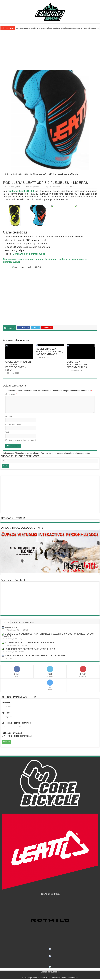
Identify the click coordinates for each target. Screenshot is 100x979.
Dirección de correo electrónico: (16, 723)
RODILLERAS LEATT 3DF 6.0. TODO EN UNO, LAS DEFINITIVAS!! (49, 351)
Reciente (16, 622)
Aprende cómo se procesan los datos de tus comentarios (65, 453)
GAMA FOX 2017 (12, 627)
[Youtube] (52, 974)
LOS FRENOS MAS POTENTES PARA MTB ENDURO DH (30, 649)
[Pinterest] (50, 974)
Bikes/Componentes (19, 174)
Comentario (11, 394)
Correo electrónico (14, 424)
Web (7, 432)
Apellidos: (6, 713)
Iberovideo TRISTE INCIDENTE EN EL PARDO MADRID (30, 643)
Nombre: (6, 703)
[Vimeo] (55, 974)
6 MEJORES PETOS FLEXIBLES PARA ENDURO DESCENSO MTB (35, 656)
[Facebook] (45, 974)
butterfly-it (55, 972)
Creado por (46, 972)
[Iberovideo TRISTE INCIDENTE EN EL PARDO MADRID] (3, 643)
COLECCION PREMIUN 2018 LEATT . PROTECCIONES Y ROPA (18, 365)
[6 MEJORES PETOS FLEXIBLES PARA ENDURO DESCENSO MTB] (3, 656)
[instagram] (57, 974)
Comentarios (28, 622)
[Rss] (43, 974)
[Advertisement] (50, 51)
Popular (5, 622)
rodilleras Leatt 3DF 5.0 (21, 191)
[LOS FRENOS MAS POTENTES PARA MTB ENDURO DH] (3, 649)
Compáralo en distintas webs (29, 254)
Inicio (7, 174)
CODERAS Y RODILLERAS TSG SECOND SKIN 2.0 (77, 364)
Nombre (9, 416)
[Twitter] (48, 974)
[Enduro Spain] (50, 11)
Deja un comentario (52, 187)
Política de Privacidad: (12, 733)
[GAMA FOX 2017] (3, 627)
